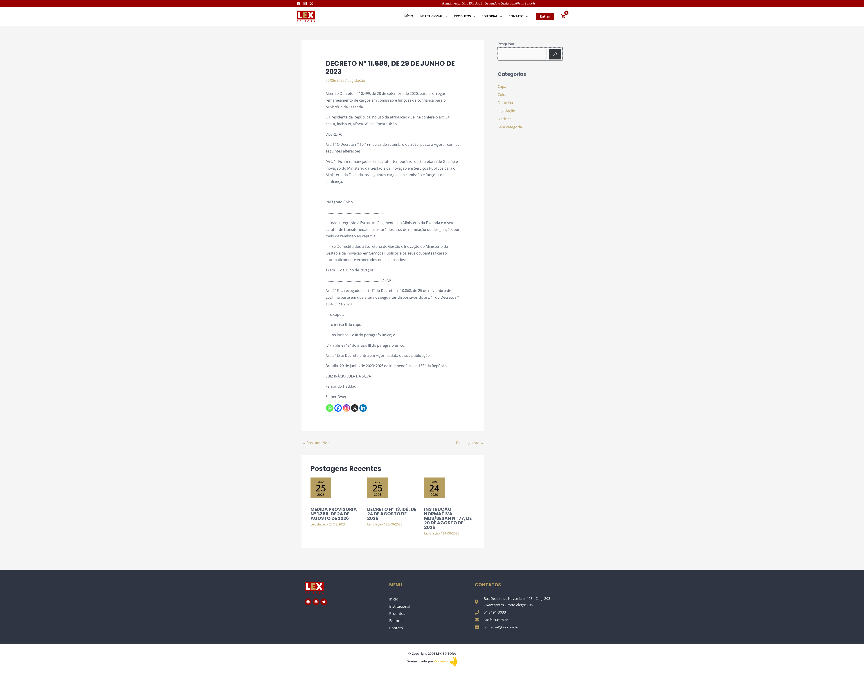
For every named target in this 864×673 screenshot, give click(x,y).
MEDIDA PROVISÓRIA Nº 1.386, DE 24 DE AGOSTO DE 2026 (333, 513)
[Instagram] (305, 3)
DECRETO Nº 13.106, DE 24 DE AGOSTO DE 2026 (391, 513)
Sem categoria (510, 127)
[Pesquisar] (555, 54)
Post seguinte (470, 442)
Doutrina (505, 102)
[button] (445, 16)
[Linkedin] (363, 408)
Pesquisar (506, 43)
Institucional (399, 606)
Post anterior (315, 442)
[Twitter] (311, 3)
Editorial (396, 620)
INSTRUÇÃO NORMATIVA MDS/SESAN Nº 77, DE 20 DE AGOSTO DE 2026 (448, 518)
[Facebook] (299, 3)
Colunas (504, 94)
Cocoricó (441, 661)
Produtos (397, 613)
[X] (354, 408)
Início (393, 599)
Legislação (356, 80)
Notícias (504, 118)
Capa (502, 86)
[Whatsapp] (329, 408)
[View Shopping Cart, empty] (563, 16)
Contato (396, 627)
